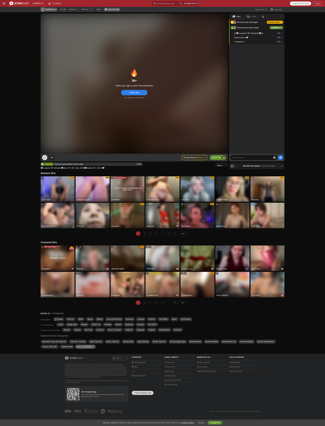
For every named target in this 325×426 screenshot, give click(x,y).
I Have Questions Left (142, 393)
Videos (74, 9)
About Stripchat (140, 362)
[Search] (180, 3)
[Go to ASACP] (78, 411)
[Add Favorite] (44, 157)
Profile (63, 9)
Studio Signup (202, 367)
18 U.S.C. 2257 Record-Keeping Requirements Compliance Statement (234, 411)
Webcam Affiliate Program (206, 371)
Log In (317, 3)
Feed (98, 9)
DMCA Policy (169, 371)
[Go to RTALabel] (68, 411)
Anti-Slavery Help (170, 385)
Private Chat (274, 22)
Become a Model (203, 362)
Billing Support (235, 367)
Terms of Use (169, 367)
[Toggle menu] (4, 3)
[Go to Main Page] (19, 3)
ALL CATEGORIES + (85, 347)
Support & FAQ (235, 362)
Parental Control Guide (172, 380)
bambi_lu (45, 313)
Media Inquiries (140, 376)
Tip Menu (275, 28)
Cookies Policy (170, 376)
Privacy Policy (169, 362)
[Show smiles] (274, 157)
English (118, 358)
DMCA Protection (236, 371)
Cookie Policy (188, 423)
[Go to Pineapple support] (103, 411)
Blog (136, 367)
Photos (87, 9)
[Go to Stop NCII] (115, 411)
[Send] (280, 157)
